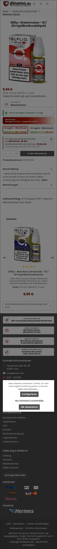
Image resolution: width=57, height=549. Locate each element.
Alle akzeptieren (29, 407)
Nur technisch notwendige (29, 400)
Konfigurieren (29, 394)
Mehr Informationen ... (28, 389)
